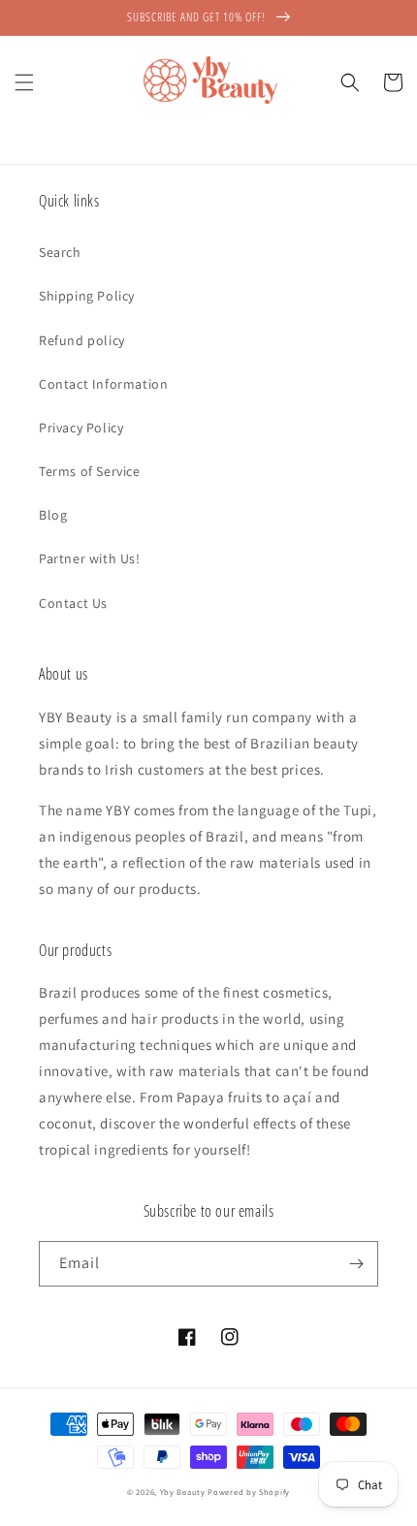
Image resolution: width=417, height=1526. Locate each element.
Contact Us (73, 603)
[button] (24, 82)
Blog (53, 515)
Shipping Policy (87, 295)
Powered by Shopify (249, 1491)
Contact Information (103, 384)
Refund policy (82, 340)
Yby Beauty (183, 1491)
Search (60, 252)
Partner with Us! (90, 558)
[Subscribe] (356, 1264)
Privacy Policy (81, 427)
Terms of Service (90, 471)
